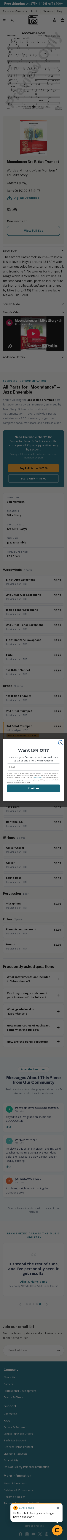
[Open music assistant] (57, 1530)
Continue (33, 788)
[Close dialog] (60, 742)
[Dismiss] (58, 1508)
